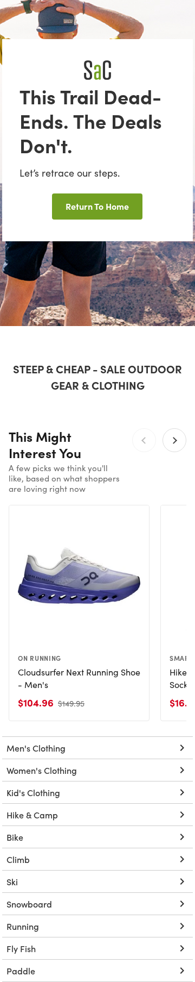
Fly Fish (21, 948)
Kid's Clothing (33, 792)
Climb (18, 859)
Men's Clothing (36, 748)
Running (22, 926)
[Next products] (174, 440)
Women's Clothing (41, 770)
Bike (14, 837)
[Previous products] (144, 440)
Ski (12, 881)
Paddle (20, 971)
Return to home (97, 206)
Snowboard (29, 904)
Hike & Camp (32, 815)
